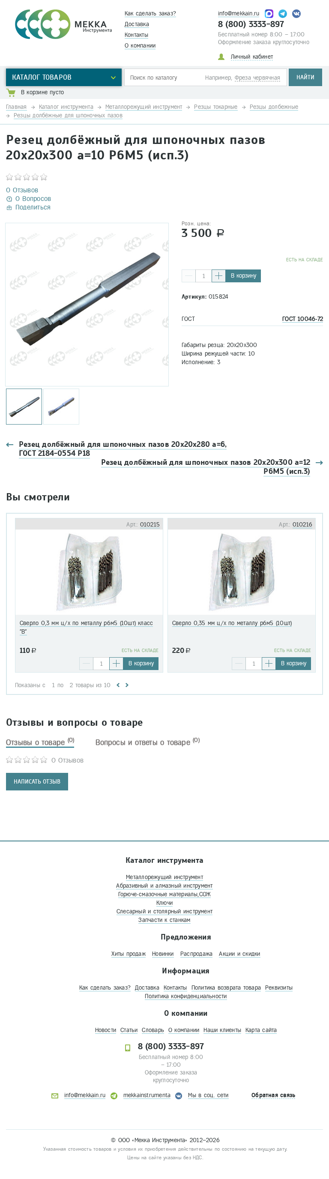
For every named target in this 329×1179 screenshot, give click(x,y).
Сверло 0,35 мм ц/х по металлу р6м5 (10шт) (232, 623)
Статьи (129, 1030)
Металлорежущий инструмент (164, 877)
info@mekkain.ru (238, 13)
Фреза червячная (257, 78)
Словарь (153, 1030)
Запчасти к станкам (164, 920)
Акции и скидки (239, 954)
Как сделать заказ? (150, 13)
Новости (106, 1030)
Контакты (136, 35)
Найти (305, 77)
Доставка (137, 24)
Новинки (163, 954)
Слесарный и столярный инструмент (164, 911)
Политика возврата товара (226, 987)
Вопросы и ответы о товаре (148, 742)
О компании (140, 45)
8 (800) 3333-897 (251, 24)
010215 (150, 524)
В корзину (243, 275)
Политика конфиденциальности (186, 996)
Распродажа (196, 954)
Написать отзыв (37, 781)
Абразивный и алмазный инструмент (164, 886)
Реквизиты (279, 987)
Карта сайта (261, 1030)
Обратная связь (273, 1095)
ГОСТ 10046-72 (302, 319)
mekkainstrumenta (147, 1095)
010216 (302, 524)
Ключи (164, 903)
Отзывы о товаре (40, 742)
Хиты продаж (128, 954)
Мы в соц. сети (208, 1095)
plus (219, 275)
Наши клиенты (222, 1030)
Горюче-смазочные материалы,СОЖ (164, 894)
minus (189, 275)
